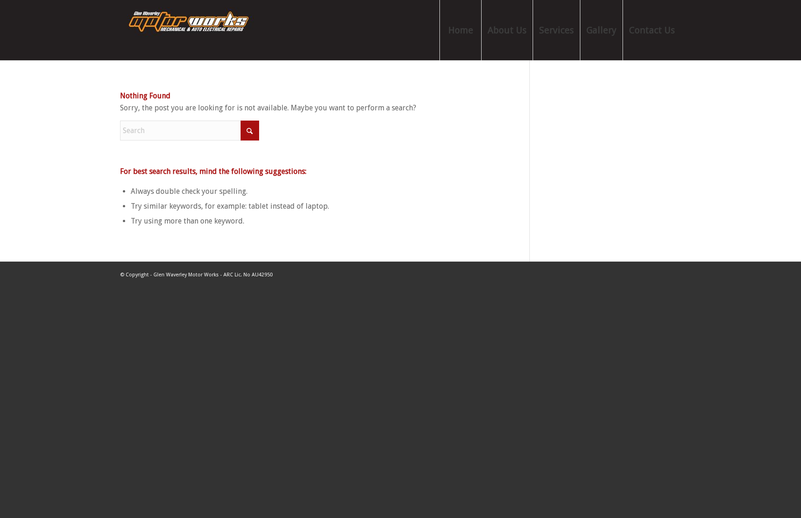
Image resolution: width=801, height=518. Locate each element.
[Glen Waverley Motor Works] (189, 30)
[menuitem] (460, 30)
